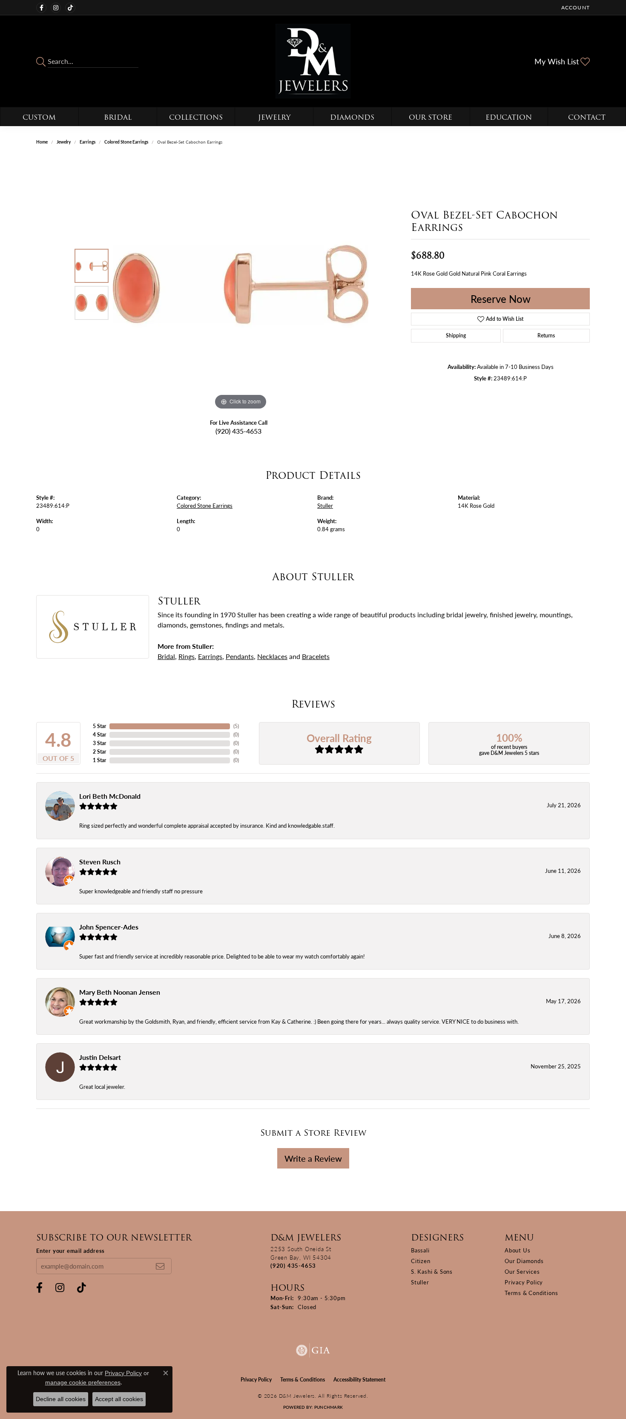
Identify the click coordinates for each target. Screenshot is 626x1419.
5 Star (99, 726)
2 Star (99, 751)
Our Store (430, 117)
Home (42, 142)
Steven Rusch (100, 861)
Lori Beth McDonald (110, 796)
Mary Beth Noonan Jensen (119, 992)
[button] (575, 7)
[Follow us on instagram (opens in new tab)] (56, 8)
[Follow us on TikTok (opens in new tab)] (70, 8)
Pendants (240, 656)
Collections (196, 117)
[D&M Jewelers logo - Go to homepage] (313, 61)
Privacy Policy (524, 1282)
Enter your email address (70, 1250)
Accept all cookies (119, 1399)
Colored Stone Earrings (126, 142)
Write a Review (313, 1158)
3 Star (99, 743)
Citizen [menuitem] (421, 1261)
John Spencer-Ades (108, 927)
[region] (240, 284)
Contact (587, 117)
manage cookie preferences (83, 1382)
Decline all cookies (61, 1399)
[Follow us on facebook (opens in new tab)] (41, 8)
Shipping (456, 335)
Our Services (522, 1271)
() (236, 726)
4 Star (99, 734)
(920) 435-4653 (238, 431)
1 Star (99, 760)
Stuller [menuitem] (420, 1282)
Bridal (118, 117)
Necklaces (272, 656)
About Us (517, 1250)
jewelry (64, 142)
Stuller (325, 505)
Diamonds (352, 117)
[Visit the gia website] (313, 1350)
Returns (546, 335)
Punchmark (328, 1407)
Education (508, 117)
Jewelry (274, 117)
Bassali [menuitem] (420, 1250)
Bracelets (316, 656)
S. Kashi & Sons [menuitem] (432, 1271)
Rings (186, 656)
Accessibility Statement (359, 1379)
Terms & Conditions (531, 1293)
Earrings (87, 142)
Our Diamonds (524, 1261)
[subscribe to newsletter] (160, 1266)
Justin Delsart (100, 1057)
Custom (39, 117)
